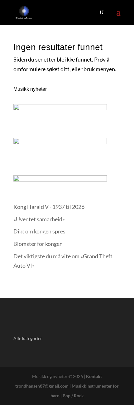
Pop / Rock (73, 395)
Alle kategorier (27, 338)
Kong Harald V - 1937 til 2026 (48, 206)
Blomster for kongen (38, 243)
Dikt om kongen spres (39, 231)
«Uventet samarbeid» (39, 219)
